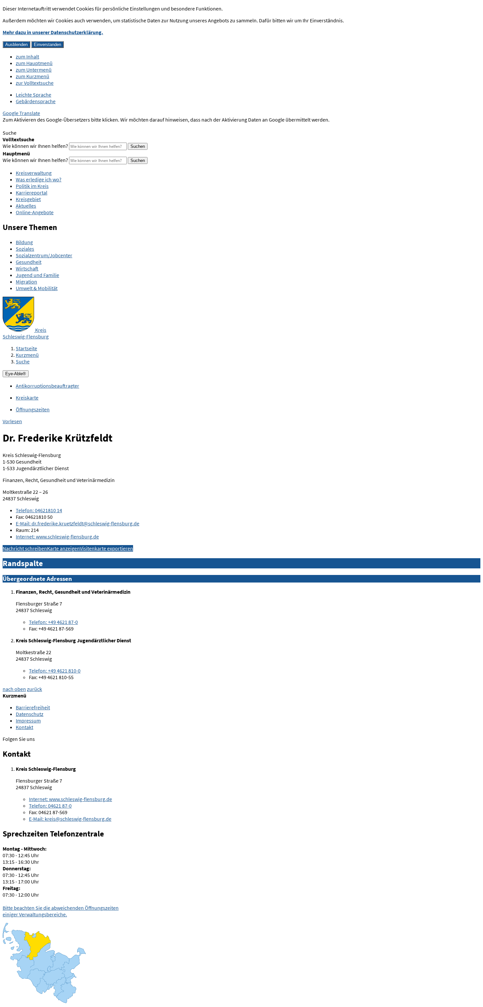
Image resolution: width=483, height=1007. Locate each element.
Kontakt (24, 727)
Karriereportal (31, 192)
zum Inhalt (27, 56)
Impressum (28, 720)
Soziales (25, 248)
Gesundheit (28, 262)
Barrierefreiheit (33, 707)
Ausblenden (16, 44)
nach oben (14, 689)
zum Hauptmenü (34, 63)
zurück (34, 689)
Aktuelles (26, 205)
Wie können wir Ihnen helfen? (35, 146)
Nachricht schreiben (25, 548)
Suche (23, 361)
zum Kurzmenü (32, 76)
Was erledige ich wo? (38, 179)
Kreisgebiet (28, 199)
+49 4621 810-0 (54, 670)
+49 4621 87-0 (53, 622)
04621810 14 (39, 510)
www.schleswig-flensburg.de (57, 536)
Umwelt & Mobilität (37, 288)
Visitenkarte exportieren (106, 548)
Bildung (24, 242)
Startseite (26, 348)
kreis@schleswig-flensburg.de (70, 818)
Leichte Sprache (33, 94)
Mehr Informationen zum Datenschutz (44, 126)
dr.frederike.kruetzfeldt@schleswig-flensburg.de (77, 523)
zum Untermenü (34, 69)
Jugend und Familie (37, 275)
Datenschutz (29, 714)
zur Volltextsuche (35, 83)
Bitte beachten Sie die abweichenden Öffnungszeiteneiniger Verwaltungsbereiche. (61, 911)
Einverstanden (47, 44)
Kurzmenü (27, 355)
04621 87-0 (50, 805)
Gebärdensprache (36, 101)
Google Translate (21, 113)
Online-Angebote (35, 212)
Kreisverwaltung (34, 173)
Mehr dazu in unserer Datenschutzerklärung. (53, 32)
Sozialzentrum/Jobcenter (44, 255)
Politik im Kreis (32, 186)
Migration (26, 281)
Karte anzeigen (63, 548)
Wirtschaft (27, 268)
